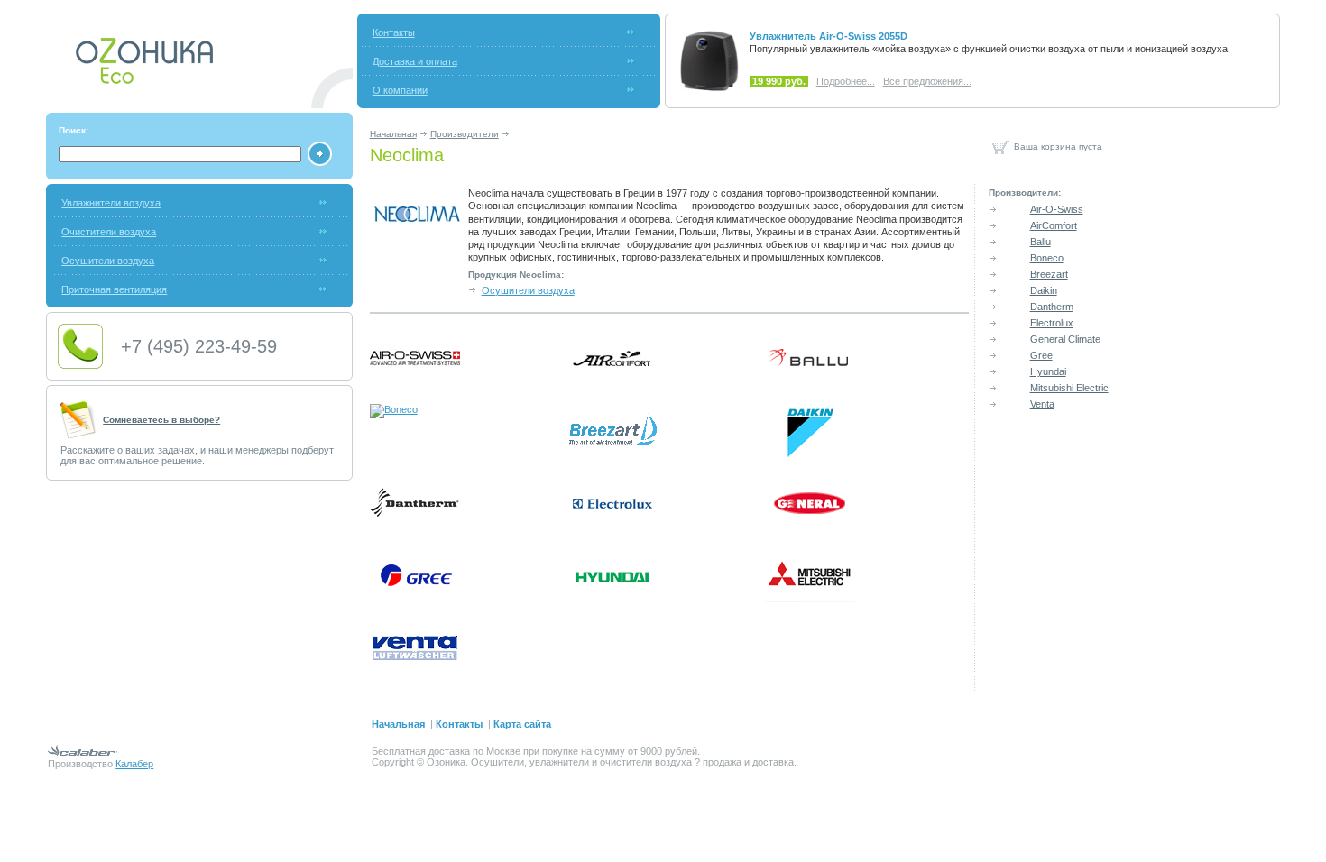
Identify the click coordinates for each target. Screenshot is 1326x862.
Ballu (1040, 241)
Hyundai (1048, 371)
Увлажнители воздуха (111, 202)
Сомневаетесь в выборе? (161, 420)
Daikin (1043, 290)
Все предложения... (927, 81)
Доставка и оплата (415, 61)
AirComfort (1053, 225)
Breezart (1049, 274)
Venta (1042, 404)
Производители (464, 134)
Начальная (393, 134)
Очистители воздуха (108, 231)
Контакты (394, 32)
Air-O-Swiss (1056, 209)
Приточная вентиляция (114, 289)
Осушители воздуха (107, 260)
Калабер (134, 763)
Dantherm (1051, 306)
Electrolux (1051, 322)
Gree (1041, 355)
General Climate (1065, 339)
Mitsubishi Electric (1069, 387)
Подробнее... (845, 81)
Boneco (1047, 257)
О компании (400, 90)
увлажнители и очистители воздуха (610, 762)
